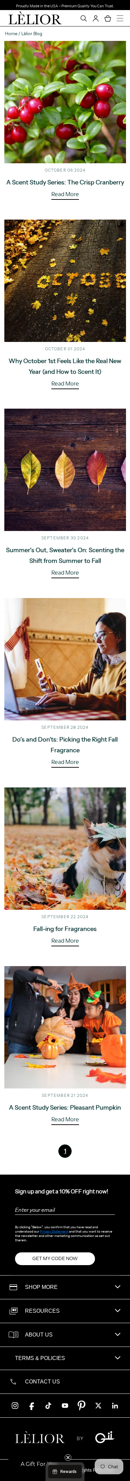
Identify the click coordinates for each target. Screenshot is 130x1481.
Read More (65, 194)
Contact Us (42, 1381)
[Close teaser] (68, 1457)
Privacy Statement (54, 1231)
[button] (39, 1464)
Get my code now (55, 1258)
